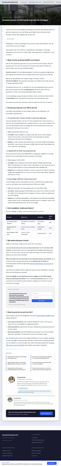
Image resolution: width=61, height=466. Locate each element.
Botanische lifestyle (36, 450)
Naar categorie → (46, 413)
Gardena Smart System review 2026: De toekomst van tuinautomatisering (22, 464)
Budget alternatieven (7, 455)
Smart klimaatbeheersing (35, 2)
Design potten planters (48, 2)
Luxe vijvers (34, 455)
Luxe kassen (24, 2)
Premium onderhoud (7, 453)
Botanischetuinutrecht (10, 2)
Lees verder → (51, 463)
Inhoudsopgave (10, 38)
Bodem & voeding (36, 453)
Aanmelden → (42, 300)
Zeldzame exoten (6, 450)
